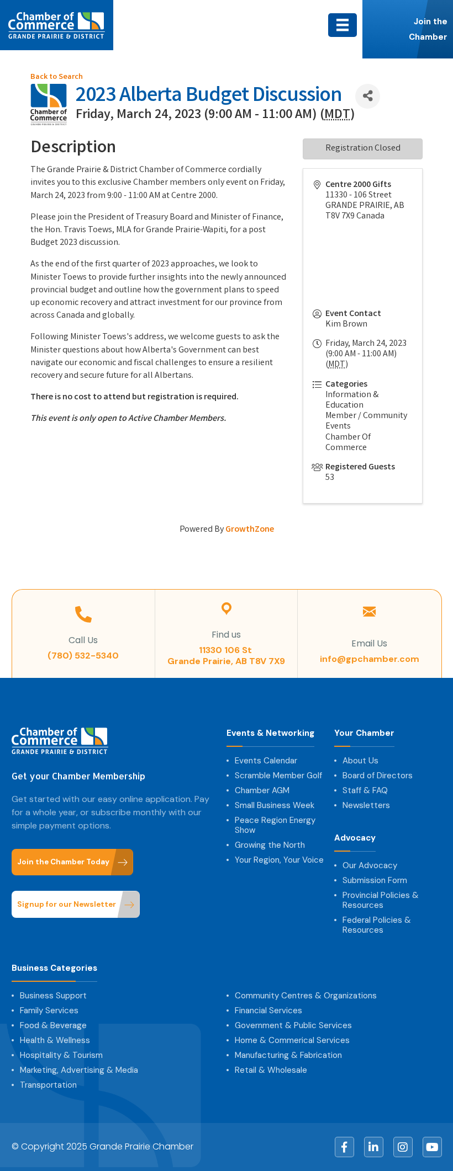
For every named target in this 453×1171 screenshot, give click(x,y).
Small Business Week (274, 805)
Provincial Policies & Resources (381, 900)
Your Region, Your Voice (279, 860)
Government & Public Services (293, 1025)
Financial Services (268, 1010)
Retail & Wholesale (271, 1070)
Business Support (53, 996)
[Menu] (342, 24)
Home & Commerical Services (292, 1040)
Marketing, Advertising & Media (79, 1070)
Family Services (49, 1010)
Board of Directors (378, 775)
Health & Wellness (55, 1040)
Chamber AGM (262, 790)
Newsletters (366, 805)
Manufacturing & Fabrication (288, 1055)
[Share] (367, 96)
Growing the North (270, 845)
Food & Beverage (53, 1025)
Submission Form (375, 880)
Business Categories (54, 968)
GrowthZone (249, 529)
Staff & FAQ (365, 790)
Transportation (48, 1085)
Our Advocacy (370, 865)
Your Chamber (364, 733)
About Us (360, 761)
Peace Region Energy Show (275, 825)
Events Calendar (266, 761)
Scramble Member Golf (278, 775)
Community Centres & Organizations (306, 996)
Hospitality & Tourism (61, 1055)
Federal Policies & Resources (377, 925)
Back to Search (56, 77)
